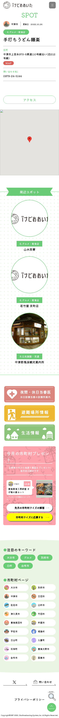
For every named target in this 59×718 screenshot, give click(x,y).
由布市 (25, 566)
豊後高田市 (16, 622)
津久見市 (15, 613)
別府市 (45, 557)
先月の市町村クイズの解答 (29, 508)
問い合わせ (45, 682)
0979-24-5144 (12, 76)
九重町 (41, 640)
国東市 (41, 657)
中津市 (14, 596)
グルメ (28, 557)
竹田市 (41, 613)
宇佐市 (14, 631)
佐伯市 (14, 605)
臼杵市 (41, 605)
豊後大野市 (43, 649)
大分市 (11, 557)
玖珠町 (14, 649)
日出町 (14, 640)
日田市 (41, 596)
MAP (8, 63)
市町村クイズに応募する (29, 517)
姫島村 (41, 631)
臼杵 (9, 566)
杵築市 (41, 622)
